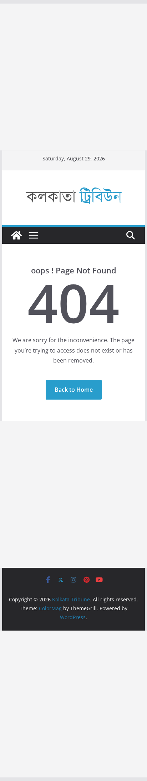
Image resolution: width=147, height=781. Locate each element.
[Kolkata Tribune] (16, 235)
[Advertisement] (73, 77)
